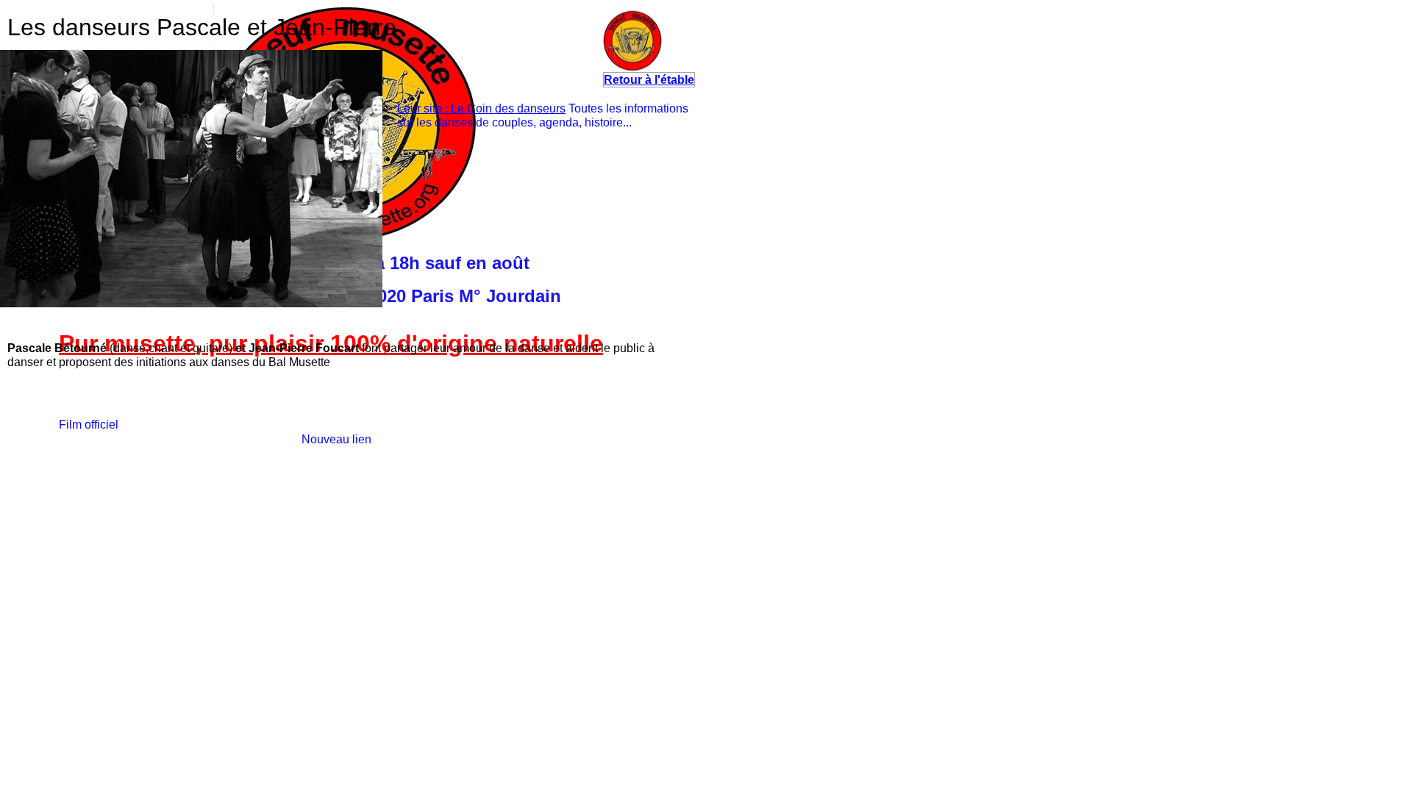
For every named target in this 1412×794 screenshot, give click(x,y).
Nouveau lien (336, 439)
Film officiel (88, 424)
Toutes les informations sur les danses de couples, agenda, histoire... (542, 115)
